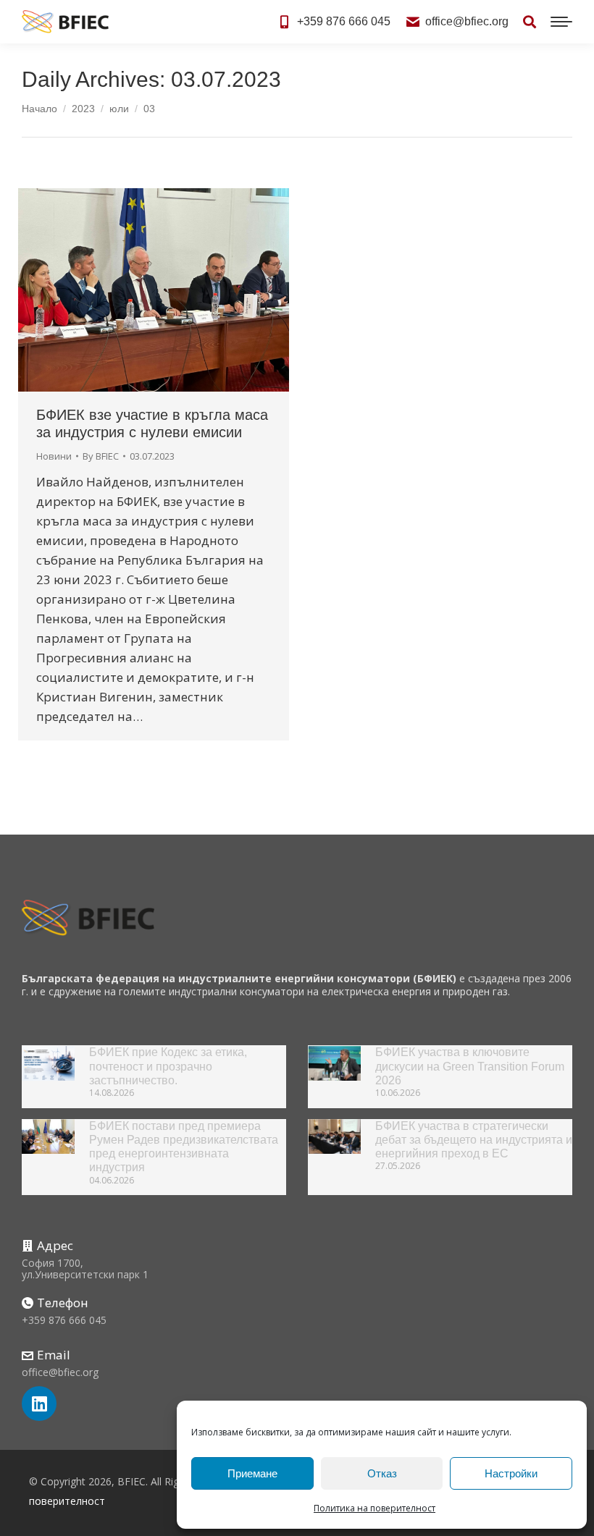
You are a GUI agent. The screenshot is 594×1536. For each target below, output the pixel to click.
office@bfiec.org (467, 21)
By (101, 456)
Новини (54, 456)
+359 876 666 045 (343, 21)
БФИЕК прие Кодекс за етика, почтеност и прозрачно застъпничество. (168, 1066)
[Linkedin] (39, 1403)
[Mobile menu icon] (561, 22)
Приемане (252, 1473)
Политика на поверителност (374, 1508)
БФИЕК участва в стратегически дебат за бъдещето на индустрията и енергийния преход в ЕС (473, 1140)
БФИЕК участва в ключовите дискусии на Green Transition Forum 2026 (469, 1066)
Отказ (382, 1473)
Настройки (511, 1473)
